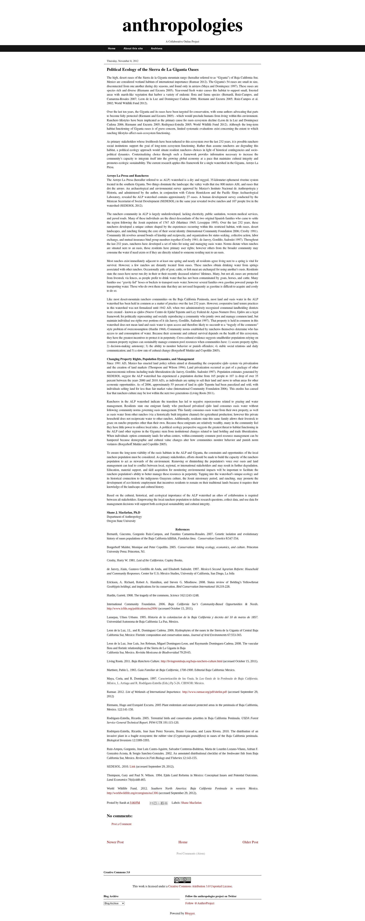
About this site (133, 48)
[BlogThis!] (155, 803)
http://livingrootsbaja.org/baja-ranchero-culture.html (191, 661)
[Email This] (151, 803)
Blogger (189, 913)
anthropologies (182, 24)
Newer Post (115, 842)
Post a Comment (121, 824)
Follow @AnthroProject (199, 903)
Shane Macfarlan (191, 802)
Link (132, 766)
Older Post (250, 842)
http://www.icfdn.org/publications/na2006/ (132, 608)
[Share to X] (159, 803)
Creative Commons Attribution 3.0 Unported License (200, 886)
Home (111, 48)
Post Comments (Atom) (191, 853)
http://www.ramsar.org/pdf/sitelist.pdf (204, 691)
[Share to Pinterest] (166, 803)
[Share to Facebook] (162, 803)
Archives (156, 48)
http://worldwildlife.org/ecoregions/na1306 (132, 793)
